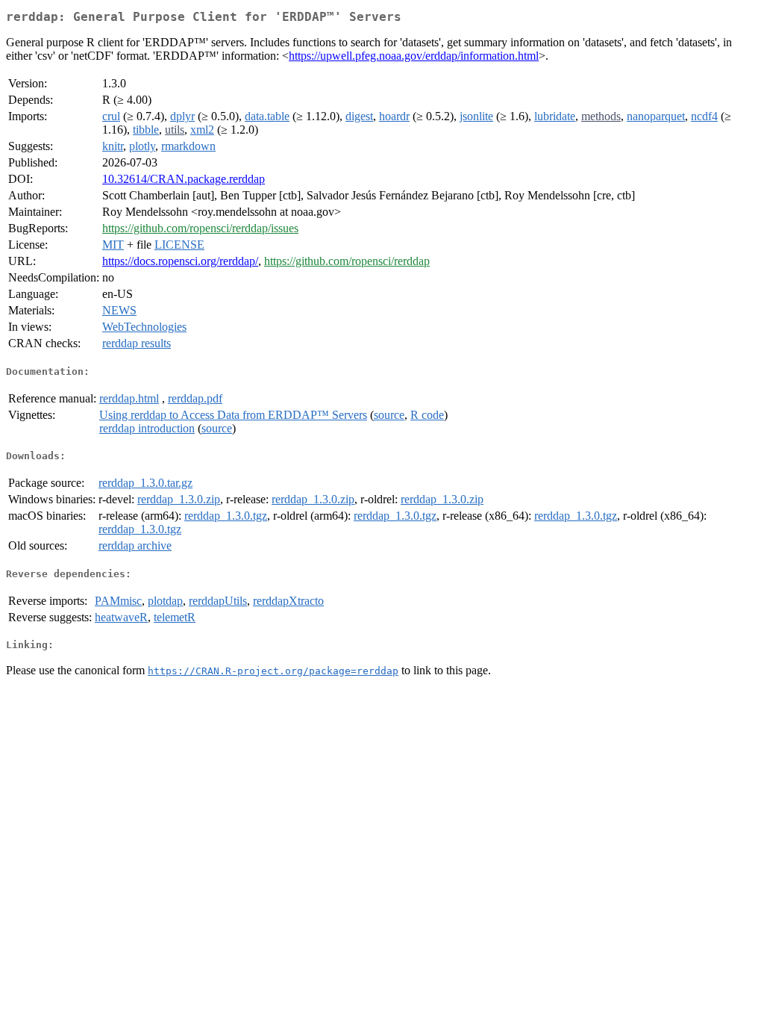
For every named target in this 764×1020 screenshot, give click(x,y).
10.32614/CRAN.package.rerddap (183, 178)
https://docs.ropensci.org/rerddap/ (180, 261)
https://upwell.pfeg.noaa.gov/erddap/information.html (414, 55)
